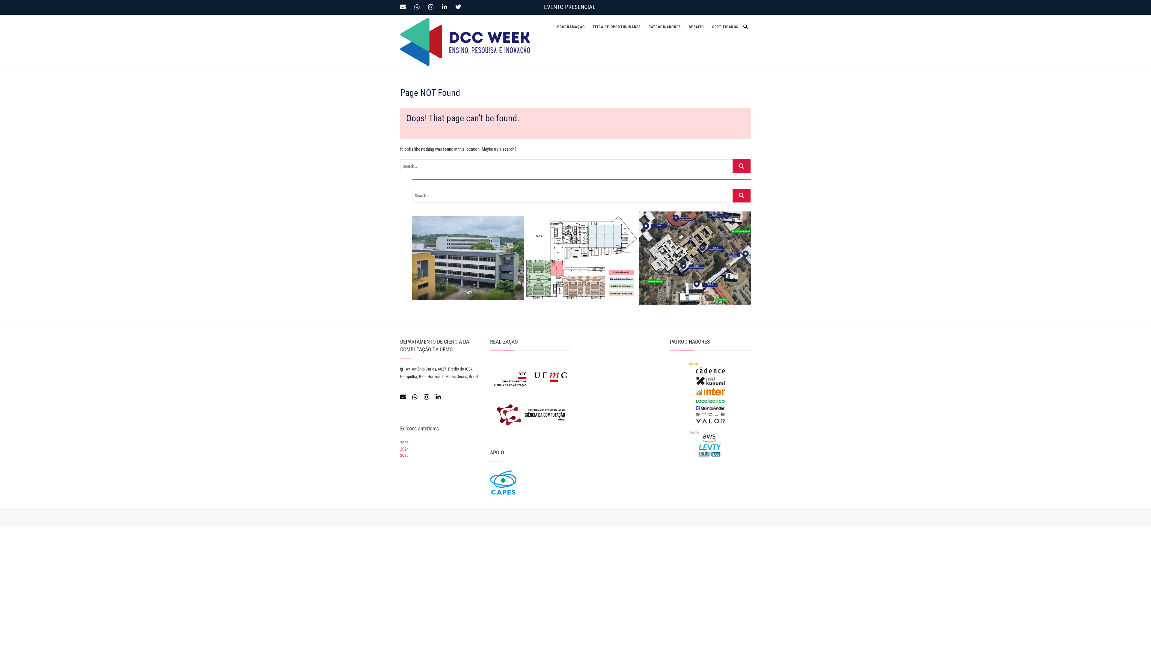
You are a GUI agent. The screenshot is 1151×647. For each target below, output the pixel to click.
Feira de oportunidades (617, 27)
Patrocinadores (665, 27)
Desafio (696, 27)
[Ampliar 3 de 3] (743, 219)
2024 (404, 449)
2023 (404, 455)
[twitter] (459, 7)
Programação (571, 27)
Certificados (725, 27)
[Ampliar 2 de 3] (629, 224)
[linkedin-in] (446, 7)
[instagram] (432, 7)
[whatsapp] (418, 7)
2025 (404, 442)
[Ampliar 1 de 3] (516, 224)
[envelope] (404, 7)
